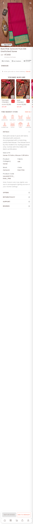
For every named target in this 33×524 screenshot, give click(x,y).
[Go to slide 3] (15, 46)
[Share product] (30, 44)
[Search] (30, 3)
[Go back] (3, 3)
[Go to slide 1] (10, 46)
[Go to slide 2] (13, 46)
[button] (13, 101)
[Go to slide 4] (18, 46)
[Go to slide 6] (23, 46)
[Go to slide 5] (20, 46)
